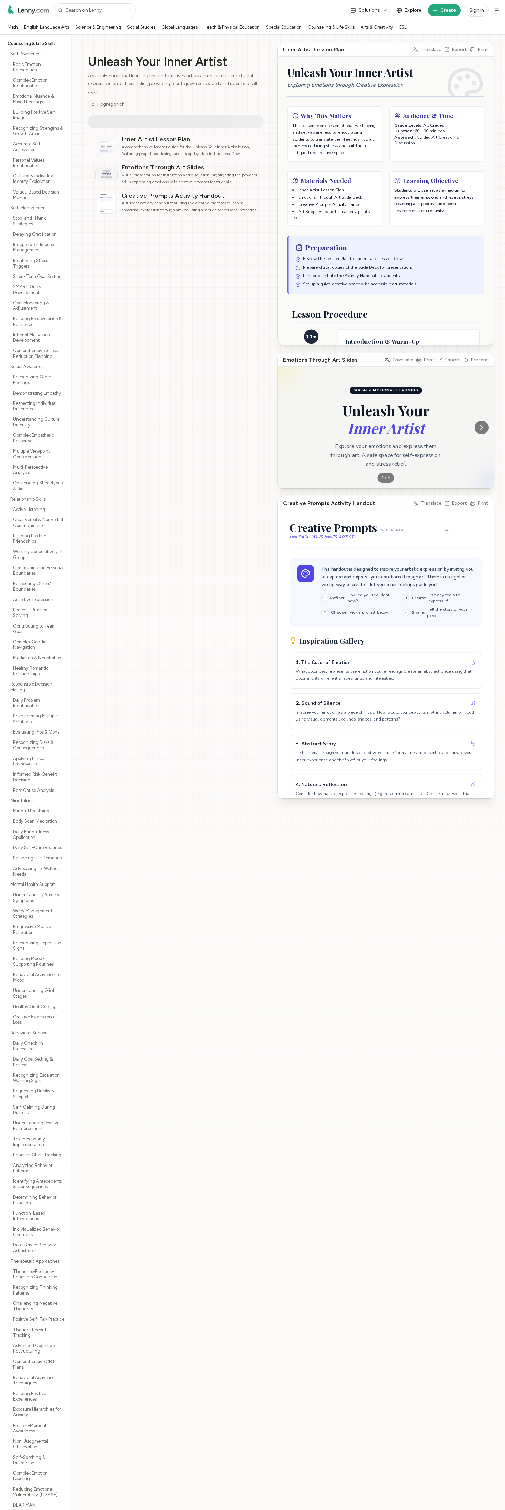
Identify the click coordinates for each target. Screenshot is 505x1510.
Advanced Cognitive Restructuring (34, 1348)
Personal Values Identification (28, 162)
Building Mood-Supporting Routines (33, 961)
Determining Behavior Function (34, 1200)
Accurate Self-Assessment (27, 146)
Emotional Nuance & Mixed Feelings (33, 99)
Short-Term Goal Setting (37, 276)
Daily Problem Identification (26, 703)
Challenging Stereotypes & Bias (38, 485)
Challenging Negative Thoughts (35, 1306)
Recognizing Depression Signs (37, 945)
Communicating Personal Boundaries (38, 570)
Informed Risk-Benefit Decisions (35, 777)
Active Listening (29, 509)
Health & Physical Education (232, 27)
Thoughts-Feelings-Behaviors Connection (35, 1274)
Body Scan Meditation (35, 821)
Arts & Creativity (377, 27)
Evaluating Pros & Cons (36, 732)
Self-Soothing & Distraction (29, 1460)
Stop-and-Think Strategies (29, 220)
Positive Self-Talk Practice (38, 1319)
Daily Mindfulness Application (31, 834)
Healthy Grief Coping (34, 1006)
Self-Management (28, 207)
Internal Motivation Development (31, 337)
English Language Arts (46, 27)
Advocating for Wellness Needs (37, 871)
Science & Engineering (98, 27)
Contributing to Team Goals (34, 628)
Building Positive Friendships (29, 538)
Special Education (284, 27)
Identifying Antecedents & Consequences (37, 1184)
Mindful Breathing (31, 810)
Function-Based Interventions (29, 1215)
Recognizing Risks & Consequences (33, 745)
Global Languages (179, 27)
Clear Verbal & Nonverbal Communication (38, 522)
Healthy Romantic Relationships (30, 671)
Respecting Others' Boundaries (32, 586)
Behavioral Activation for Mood (37, 977)
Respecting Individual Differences (34, 406)
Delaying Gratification (35, 234)
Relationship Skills (28, 499)
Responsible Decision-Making (32, 686)
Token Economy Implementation (29, 1141)
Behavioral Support (29, 1032)
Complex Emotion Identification (30, 83)
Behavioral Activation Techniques (34, 1380)
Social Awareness (27, 366)
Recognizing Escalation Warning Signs (36, 1078)
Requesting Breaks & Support (33, 1093)
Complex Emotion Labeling (30, 1476)
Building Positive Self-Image (35, 114)
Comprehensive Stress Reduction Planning (35, 353)
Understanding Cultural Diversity (36, 422)
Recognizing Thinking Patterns (35, 1290)
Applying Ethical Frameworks (29, 761)
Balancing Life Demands (37, 858)
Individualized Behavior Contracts (36, 1232)
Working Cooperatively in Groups (38, 554)
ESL (402, 27)
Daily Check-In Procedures (28, 1046)
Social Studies (141, 27)
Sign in (476, 10)
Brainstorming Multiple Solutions (35, 718)
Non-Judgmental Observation (30, 1444)
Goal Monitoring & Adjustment (31, 305)
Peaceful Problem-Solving (31, 612)
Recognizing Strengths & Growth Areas (38, 131)
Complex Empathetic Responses (33, 438)
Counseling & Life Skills (331, 27)
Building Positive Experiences (29, 1396)
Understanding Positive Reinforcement (36, 1125)
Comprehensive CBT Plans (34, 1364)
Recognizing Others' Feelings (33, 379)
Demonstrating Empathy (37, 393)
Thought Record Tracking (29, 1332)
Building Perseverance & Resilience (37, 321)
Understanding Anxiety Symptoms (36, 897)
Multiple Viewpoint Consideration (31, 453)
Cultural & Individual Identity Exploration (33, 178)
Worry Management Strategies (32, 913)
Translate (430, 49)
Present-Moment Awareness (29, 1428)
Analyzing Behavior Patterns (32, 1168)
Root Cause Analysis (33, 790)
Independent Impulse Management (34, 247)
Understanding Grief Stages (33, 993)
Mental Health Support (32, 884)
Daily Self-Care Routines (37, 847)
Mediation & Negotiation (37, 657)
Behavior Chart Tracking (37, 1154)
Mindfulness (22, 800)
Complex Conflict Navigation (30, 644)
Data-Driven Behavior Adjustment (34, 1247)
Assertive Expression (33, 599)
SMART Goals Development (27, 289)
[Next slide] (482, 427)
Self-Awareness (26, 53)
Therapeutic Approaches (34, 1261)
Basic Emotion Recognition (27, 67)
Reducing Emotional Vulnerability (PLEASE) (35, 1492)
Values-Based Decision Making (36, 194)
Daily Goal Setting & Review (33, 1061)
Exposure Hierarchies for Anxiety (37, 1412)
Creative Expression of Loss (35, 1019)
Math (13, 27)
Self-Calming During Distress (34, 1109)
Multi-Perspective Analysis (30, 470)
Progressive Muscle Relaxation (32, 929)
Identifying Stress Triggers (30, 263)
